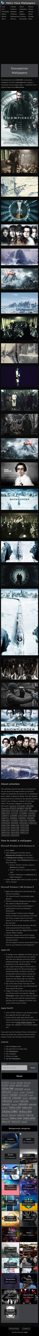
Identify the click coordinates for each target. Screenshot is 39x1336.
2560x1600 (14, 833)
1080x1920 (5, 813)
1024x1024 (23, 811)
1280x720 (5, 818)
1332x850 (14, 820)
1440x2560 (5, 823)
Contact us (26, 1329)
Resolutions (23, 19)
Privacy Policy (14, 1329)
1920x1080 (24, 825)
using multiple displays (24, 1022)
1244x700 (31, 816)
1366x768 (23, 820)
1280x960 (30, 818)
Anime (22, 7)
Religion (22, 14)
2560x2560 (14, 835)
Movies (31, 12)
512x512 (13, 806)
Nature (4, 14)
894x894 (20, 808)
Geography (5, 12)
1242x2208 (22, 816)
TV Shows (23, 16)
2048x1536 (14, 830)
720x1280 (29, 806)
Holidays (13, 12)
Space (31, 14)
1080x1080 (32, 811)
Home (3, 7)
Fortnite (31, 16)
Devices (13, 19)
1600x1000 (23, 823)
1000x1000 (5, 811)
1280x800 (13, 818)
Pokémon (14, 14)
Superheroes (15, 16)
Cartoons (14, 9)
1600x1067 (32, 823)
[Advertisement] (19, 42)
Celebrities (23, 9)
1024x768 (14, 811)
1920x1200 (5, 828)
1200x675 (5, 816)
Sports (4, 16)
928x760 (27, 808)
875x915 (13, 808)
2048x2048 (24, 830)
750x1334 (5, 808)
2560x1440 (5, 833)
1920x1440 (24, 828)
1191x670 (31, 813)
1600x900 (14, 823)
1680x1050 (14, 825)
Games (31, 9)
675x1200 (21, 806)
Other (30, 19)
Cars (3, 9)
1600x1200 (5, 825)
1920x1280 (14, 828)
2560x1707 (24, 833)
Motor (22, 12)
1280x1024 (5, 820)
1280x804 (22, 818)
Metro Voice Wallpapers (20, 3)
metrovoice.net (18, 1332)
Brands (31, 7)
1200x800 (13, 816)
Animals (13, 7)
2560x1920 (5, 835)
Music (4, 19)
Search (4, 1064)
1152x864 (23, 813)
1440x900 (31, 820)
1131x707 (14, 813)
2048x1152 (5, 830)
